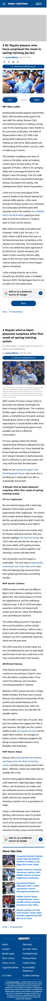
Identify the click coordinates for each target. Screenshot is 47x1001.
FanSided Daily (30, 953)
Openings (27, 944)
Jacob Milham (11, 57)
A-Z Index (7, 975)
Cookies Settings (31, 975)
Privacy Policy (29, 958)
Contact (6, 949)
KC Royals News (16, 312)
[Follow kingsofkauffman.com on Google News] (40, 293)
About (5, 944)
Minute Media (14, 982)
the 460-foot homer (29, 537)
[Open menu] (4, 3)
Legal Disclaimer (10, 967)
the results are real (26, 731)
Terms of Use (8, 963)
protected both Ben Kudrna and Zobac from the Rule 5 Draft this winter (22, 761)
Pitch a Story (8, 958)
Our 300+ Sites (30, 949)
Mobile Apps (8, 953)
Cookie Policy (29, 963)
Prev (10, 100)
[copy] (18, 62)
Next (37, 100)
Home (5, 312)
